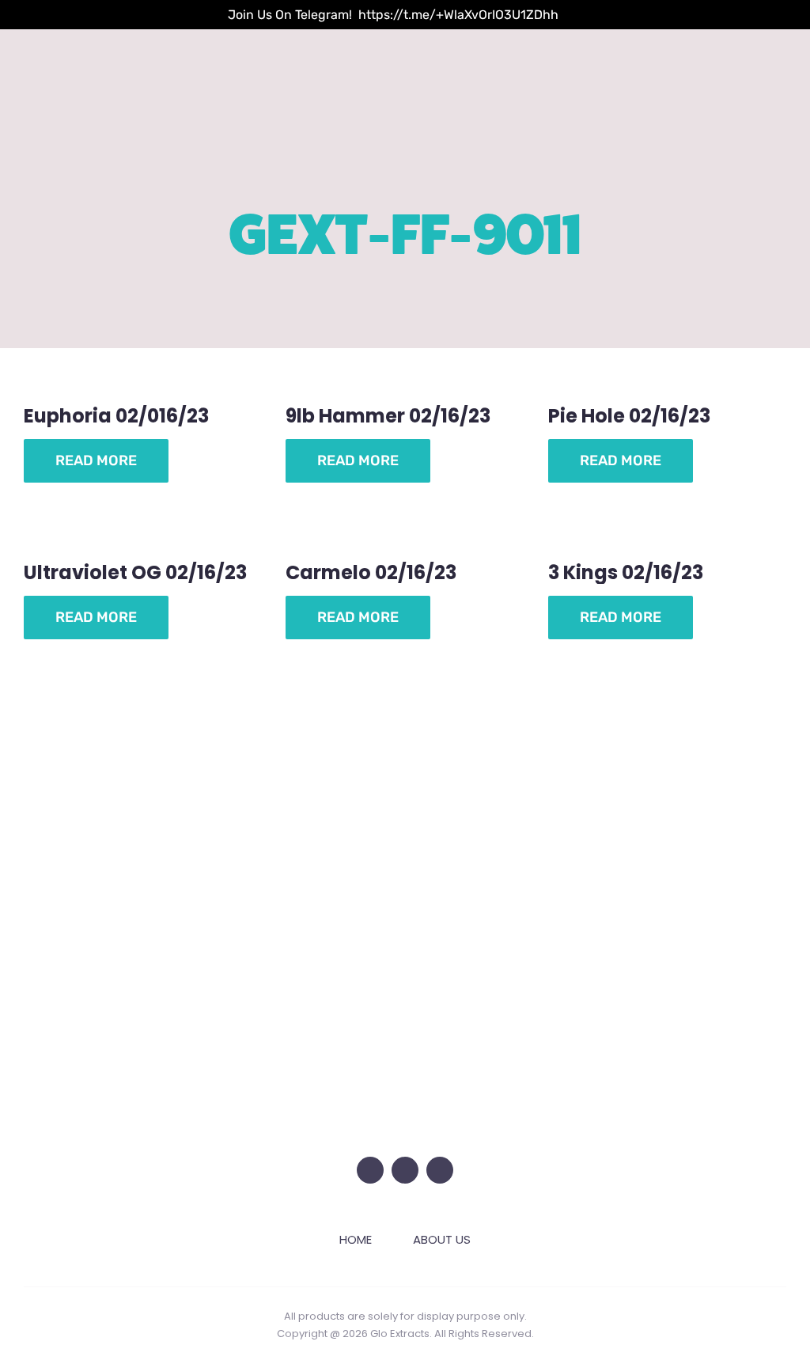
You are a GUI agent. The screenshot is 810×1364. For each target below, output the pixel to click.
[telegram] (439, 1170)
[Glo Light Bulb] (405, 1030)
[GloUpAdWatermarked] (405, 725)
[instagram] (405, 1170)
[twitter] (370, 1170)
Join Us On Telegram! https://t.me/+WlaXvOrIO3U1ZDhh (393, 14)
